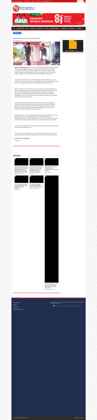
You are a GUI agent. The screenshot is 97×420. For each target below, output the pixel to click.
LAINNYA (79, 28)
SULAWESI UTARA (20, 28)
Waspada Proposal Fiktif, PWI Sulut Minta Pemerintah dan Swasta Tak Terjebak (51, 168)
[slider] (71, 50)
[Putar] (64, 50)
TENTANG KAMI (27, 1)
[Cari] (85, 1)
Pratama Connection (80, 417)
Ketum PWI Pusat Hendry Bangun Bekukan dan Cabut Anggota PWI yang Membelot (21, 186)
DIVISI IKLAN (38, 1)
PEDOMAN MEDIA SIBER (46, 1)
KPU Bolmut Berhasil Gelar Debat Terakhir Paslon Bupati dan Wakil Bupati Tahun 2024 (51, 285)
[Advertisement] (36, 151)
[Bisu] (79, 50)
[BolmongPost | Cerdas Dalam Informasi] (23, 8)
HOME (14, 28)
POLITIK (46, 28)
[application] (73, 46)
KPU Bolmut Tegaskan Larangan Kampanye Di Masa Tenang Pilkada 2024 (36, 185)
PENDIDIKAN (64, 28)
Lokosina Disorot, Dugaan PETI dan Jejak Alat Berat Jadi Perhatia (34, 33)
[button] (73, 46)
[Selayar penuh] (81, 50)
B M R (27, 28)
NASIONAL (33, 28)
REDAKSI (32, 1)
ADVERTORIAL (71, 28)
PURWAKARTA (40, 28)
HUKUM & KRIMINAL (54, 28)
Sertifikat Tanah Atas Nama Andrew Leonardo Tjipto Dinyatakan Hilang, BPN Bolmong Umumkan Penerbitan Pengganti (36, 169)
